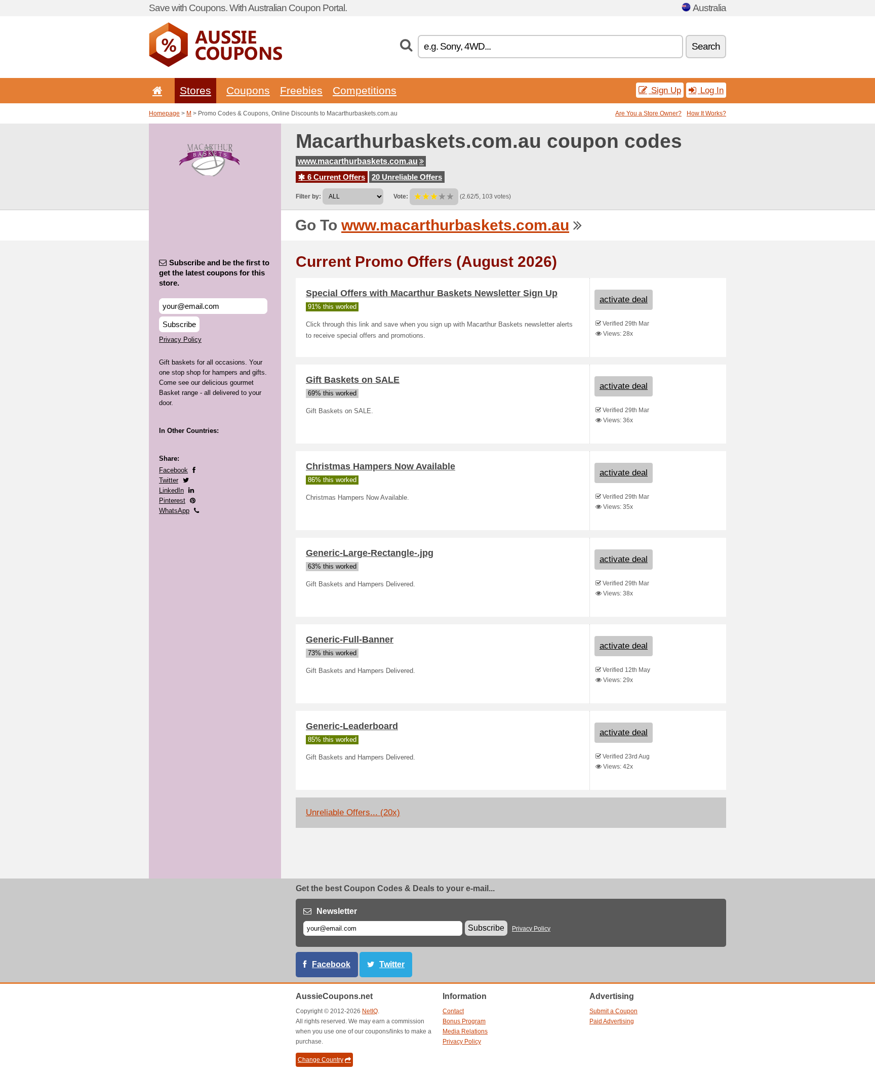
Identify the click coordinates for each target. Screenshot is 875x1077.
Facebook (173, 470)
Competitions (364, 90)
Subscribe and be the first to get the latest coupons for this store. (214, 272)
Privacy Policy (180, 339)
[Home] (155, 90)
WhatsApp (174, 510)
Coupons (248, 90)
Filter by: (308, 196)
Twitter (168, 480)
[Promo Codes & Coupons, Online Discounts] (215, 64)
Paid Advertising (611, 1021)
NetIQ (370, 1011)
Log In (711, 90)
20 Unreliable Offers (407, 177)
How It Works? (706, 113)
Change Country (320, 1059)
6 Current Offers (335, 177)
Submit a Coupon (613, 1011)
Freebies (301, 90)
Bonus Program (464, 1021)
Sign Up (665, 90)
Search (706, 46)
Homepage (164, 113)
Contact (453, 1011)
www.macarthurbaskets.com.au (358, 161)
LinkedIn (171, 490)
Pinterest (172, 500)
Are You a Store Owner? (648, 113)
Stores (195, 90)
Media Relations (465, 1031)
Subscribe (179, 324)
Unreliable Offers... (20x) (353, 812)
